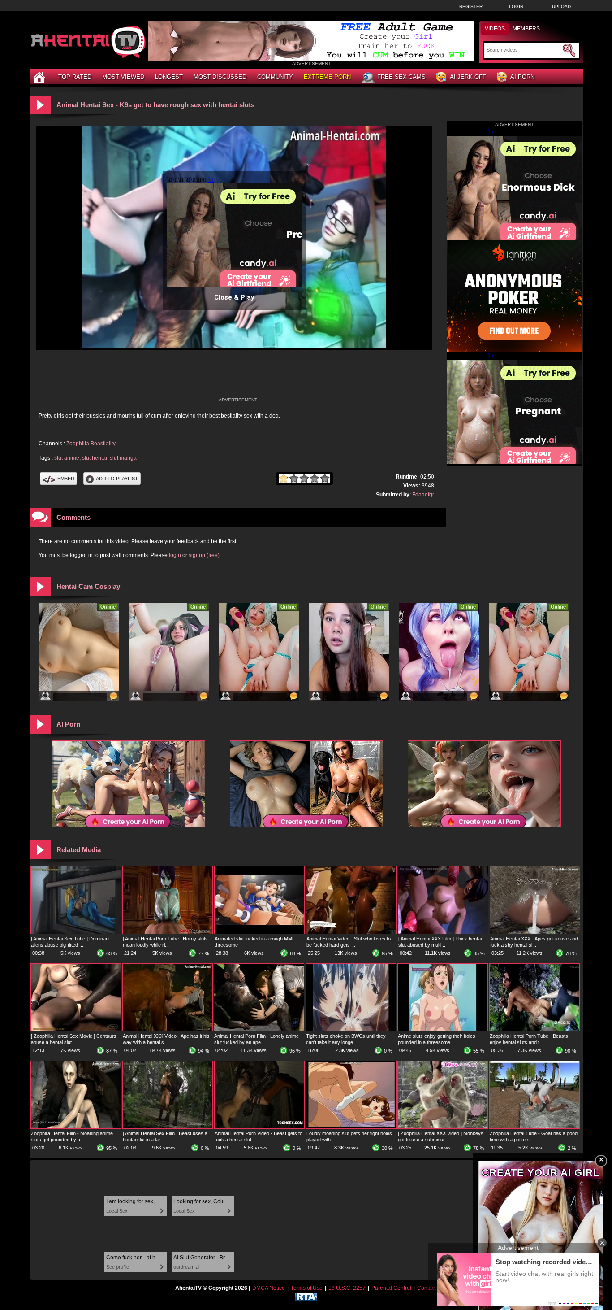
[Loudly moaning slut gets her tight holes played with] (351, 1126)
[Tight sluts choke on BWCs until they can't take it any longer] (351, 1029)
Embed (65, 478)
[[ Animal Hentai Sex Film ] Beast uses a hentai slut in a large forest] (167, 1126)
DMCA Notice (268, 1288)
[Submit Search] (569, 50)
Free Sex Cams (401, 77)
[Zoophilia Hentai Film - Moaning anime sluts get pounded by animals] (76, 1126)
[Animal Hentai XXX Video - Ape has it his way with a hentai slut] (167, 1029)
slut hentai (94, 458)
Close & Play (234, 297)
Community (275, 77)
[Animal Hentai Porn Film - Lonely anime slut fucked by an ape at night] (259, 1029)
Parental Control (391, 1288)
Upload (561, 6)
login (175, 555)
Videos (495, 29)
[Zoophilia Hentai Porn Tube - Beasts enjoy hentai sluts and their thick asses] (534, 1029)
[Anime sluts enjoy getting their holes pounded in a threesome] (442, 1029)
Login (516, 6)
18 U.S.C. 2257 (347, 1288)
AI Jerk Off (468, 77)
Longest (169, 77)
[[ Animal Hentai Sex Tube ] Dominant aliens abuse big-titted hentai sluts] (76, 932)
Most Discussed (220, 77)
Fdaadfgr (423, 495)
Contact (426, 1288)
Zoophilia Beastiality (91, 443)
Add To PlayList (117, 478)
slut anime (66, 458)
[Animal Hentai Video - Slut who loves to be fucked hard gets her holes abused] (351, 932)
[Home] (40, 76)
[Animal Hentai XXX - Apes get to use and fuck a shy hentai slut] (535, 932)
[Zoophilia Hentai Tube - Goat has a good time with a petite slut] (534, 1126)
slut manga (123, 458)
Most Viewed (123, 77)
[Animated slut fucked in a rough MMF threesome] (259, 932)
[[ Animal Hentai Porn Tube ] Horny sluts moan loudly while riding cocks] (167, 932)
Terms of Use (307, 1288)
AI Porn (522, 77)
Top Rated (74, 77)
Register (471, 6)
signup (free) (204, 555)
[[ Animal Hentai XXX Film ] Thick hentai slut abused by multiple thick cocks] (443, 932)
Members (526, 29)
